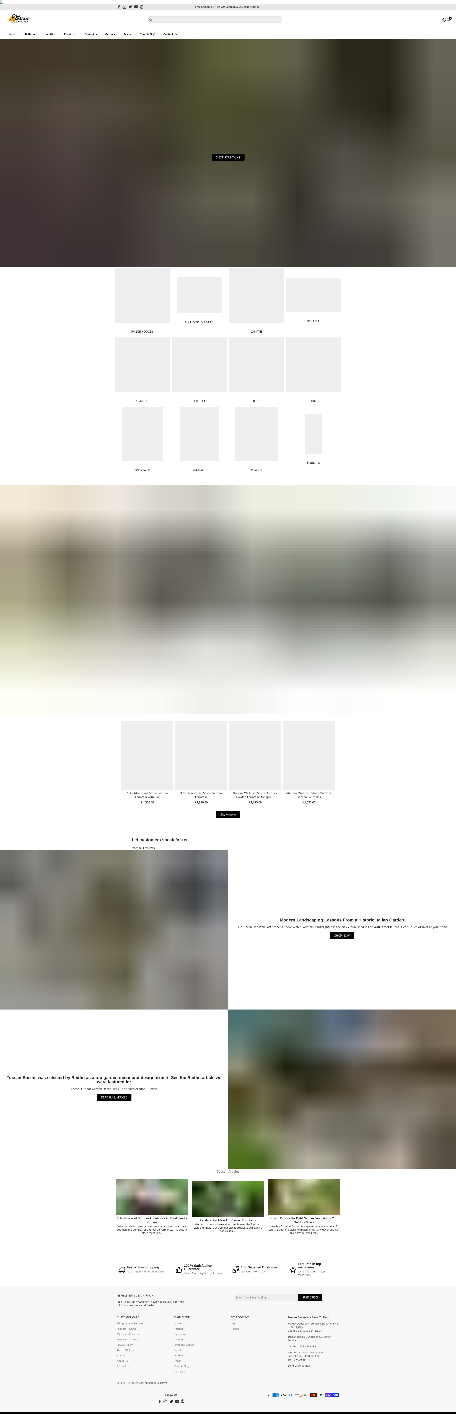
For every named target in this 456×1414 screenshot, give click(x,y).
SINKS (313, 401)
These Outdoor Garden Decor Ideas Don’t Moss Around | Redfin (114, 1089)
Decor (127, 34)
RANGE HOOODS (142, 332)
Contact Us (170, 34)
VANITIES (257, 332)
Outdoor (110, 34)
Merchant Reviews (128, 1334)
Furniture (70, 34)
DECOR (256, 401)
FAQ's (299, 1327)
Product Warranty (127, 1339)
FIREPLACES (313, 321)
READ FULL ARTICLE (114, 1097)
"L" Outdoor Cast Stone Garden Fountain (201, 795)
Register (236, 1328)
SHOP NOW (342, 935)
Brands (121, 1355)
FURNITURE (142, 401)
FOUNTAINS (142, 470)
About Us (122, 1360)
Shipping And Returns (130, 1323)
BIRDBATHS (199, 470)
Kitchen (11, 34)
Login (234, 1323)
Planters (256, 470)
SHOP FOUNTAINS (228, 157)
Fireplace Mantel (184, 1344)
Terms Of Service (127, 1350)
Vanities (50, 34)
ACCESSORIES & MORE (199, 322)
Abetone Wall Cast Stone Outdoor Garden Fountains (308, 795)
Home (177, 1323)
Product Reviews (126, 1328)
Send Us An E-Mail (299, 1365)
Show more (228, 814)
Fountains (91, 34)
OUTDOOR (200, 401)
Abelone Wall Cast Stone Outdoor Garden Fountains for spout (254, 795)
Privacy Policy (125, 1344)
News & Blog (147, 34)
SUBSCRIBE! (310, 1297)
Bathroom (31, 34)
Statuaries (313, 463)
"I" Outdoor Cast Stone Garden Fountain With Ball (147, 795)
